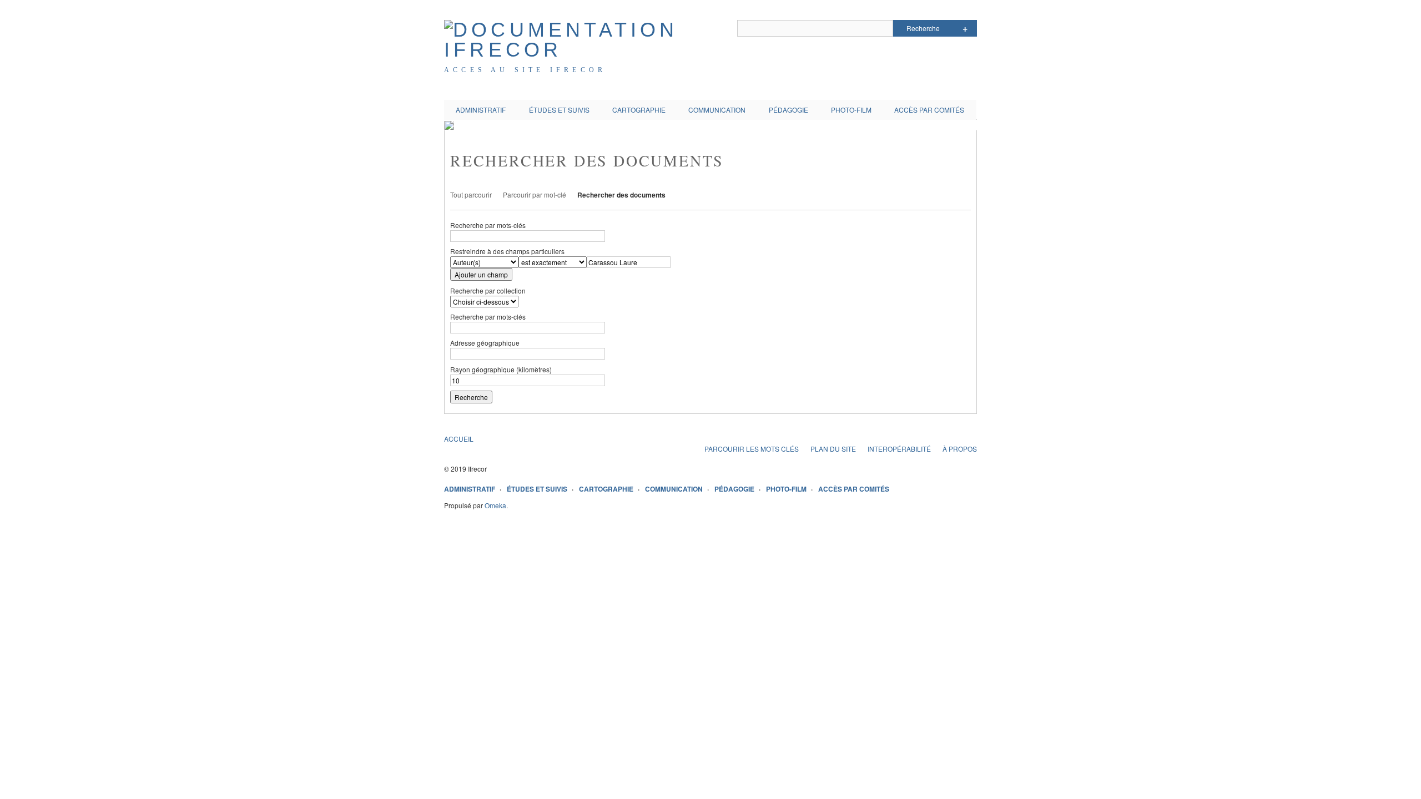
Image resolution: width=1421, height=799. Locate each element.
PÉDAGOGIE (788, 109)
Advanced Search (965, 28)
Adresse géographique (485, 342)
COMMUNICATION (716, 109)
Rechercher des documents (621, 195)
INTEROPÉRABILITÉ (899, 448)
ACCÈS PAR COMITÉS (929, 109)
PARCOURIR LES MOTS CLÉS (751, 448)
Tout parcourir (471, 194)
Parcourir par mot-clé (534, 194)
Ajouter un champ (481, 274)
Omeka (495, 505)
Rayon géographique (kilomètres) (501, 369)
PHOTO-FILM (851, 109)
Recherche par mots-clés (488, 225)
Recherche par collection (488, 290)
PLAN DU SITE (833, 448)
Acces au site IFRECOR (525, 70)
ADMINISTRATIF (481, 109)
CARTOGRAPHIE (639, 109)
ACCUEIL (458, 438)
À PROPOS (960, 448)
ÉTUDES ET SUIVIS (559, 109)
